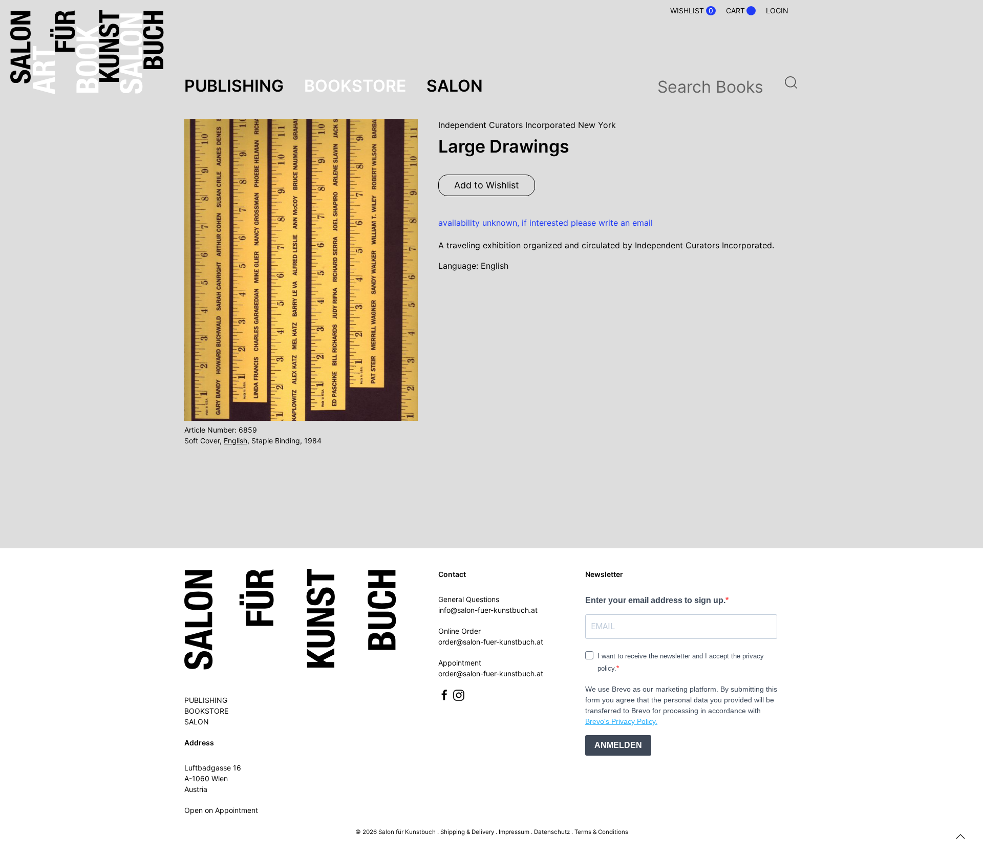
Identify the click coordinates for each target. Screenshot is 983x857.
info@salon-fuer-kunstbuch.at (488, 610)
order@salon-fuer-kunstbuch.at (490, 641)
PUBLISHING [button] (234, 86)
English (235, 440)
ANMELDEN (618, 745)
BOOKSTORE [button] (355, 86)
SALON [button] (454, 86)
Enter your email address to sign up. (655, 600)
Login (777, 10)
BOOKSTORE (206, 710)
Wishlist (691, 10)
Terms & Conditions (601, 831)
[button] (960, 836)
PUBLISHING (205, 700)
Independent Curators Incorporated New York (527, 125)
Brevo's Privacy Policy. (621, 721)
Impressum (514, 831)
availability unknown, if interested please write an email (545, 223)
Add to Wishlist (486, 185)
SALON (196, 721)
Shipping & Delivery (467, 831)
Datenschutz (552, 831)
